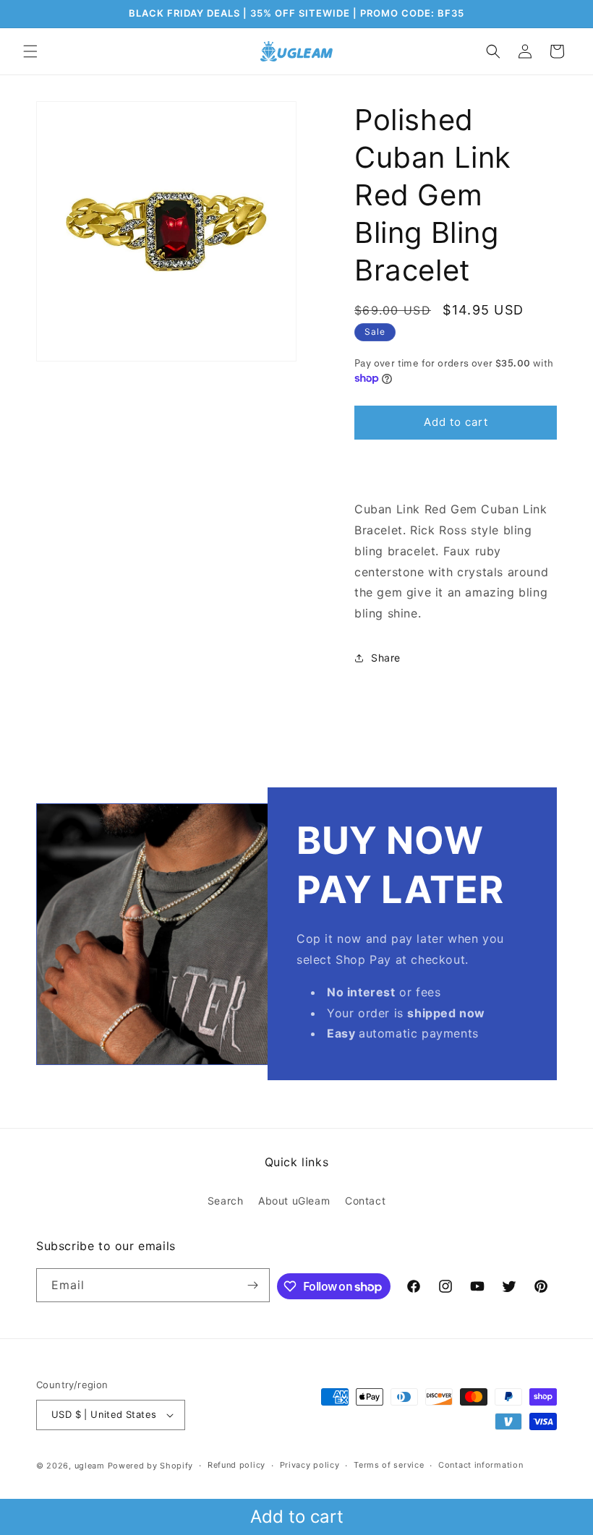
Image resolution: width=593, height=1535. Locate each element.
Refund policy (236, 1465)
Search (226, 1200)
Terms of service (389, 1465)
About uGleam (294, 1200)
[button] (30, 51)
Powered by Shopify (151, 1466)
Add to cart (297, 1516)
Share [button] (386, 657)
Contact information (480, 1465)
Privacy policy (310, 1465)
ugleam (89, 1466)
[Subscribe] (253, 1285)
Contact (365, 1200)
